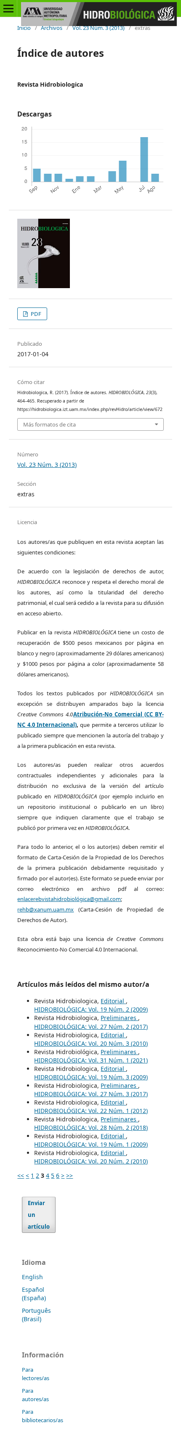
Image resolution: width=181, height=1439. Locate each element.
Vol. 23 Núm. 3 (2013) (98, 28)
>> (69, 1175)
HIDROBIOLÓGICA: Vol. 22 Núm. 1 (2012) (91, 1111)
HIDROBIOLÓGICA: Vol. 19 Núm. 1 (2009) (91, 1144)
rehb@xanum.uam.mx (45, 909)
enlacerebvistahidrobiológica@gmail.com (69, 899)
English (32, 1277)
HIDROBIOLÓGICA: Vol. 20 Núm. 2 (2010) (91, 1161)
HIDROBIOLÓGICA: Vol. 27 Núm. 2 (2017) (91, 1027)
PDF (35, 314)
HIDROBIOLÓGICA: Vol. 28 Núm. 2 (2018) (91, 1128)
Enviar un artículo (39, 1214)
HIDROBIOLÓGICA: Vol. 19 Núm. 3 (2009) (91, 1077)
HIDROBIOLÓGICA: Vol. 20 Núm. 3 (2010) (91, 1043)
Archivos (51, 28)
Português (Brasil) (36, 1314)
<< (20, 1175)
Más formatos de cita (49, 424)
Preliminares (119, 1018)
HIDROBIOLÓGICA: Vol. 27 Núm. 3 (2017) (91, 1094)
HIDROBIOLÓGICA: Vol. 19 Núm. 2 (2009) (91, 1009)
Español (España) (34, 1293)
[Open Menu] (8, 8)
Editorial (113, 1001)
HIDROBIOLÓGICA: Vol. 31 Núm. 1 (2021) (91, 1060)
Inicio (24, 28)
